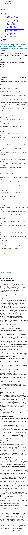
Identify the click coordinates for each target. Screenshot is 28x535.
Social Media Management (11, 16)
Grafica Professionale (10, 23)
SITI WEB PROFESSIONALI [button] (9, 24)
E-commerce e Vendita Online (12, 20)
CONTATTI (5, 42)
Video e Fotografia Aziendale (12, 17)
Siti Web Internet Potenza (11, 34)
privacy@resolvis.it (19, 520)
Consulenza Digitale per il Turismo (13, 22)
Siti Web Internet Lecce (10, 32)
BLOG (4, 40)
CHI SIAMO (5, 37)
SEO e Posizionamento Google (12, 14)
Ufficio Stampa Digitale (10, 19)
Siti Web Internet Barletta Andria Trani (14, 29)
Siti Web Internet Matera (11, 33)
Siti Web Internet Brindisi (11, 30)
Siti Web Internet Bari (10, 27)
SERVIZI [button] (4, 13)
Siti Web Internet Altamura (11, 26)
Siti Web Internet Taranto (11, 36)
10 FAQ (4, 39)
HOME (4, 12)
